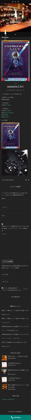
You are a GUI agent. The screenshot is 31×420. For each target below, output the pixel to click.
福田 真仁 (6, 117)
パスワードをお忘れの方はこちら (11, 290)
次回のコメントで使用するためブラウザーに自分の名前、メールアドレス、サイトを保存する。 (15, 228)
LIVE (15, 83)
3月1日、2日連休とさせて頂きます (12, 342)
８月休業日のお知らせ (14, 363)
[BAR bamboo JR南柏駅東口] (15, 18)
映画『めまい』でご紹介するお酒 (17, 356)
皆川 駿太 (8, 105)
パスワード (5, 281)
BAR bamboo (10, 180)
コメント (4, 234)
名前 (3, 198)
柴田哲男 (5, 115)
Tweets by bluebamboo (8, 399)
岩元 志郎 (8, 110)
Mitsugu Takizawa (8, 112)
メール (4, 207)
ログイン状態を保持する (10, 288)
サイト (4, 215)
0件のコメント (20, 90)
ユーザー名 (5, 274)
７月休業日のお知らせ (14, 378)
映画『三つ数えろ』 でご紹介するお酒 (13, 310)
